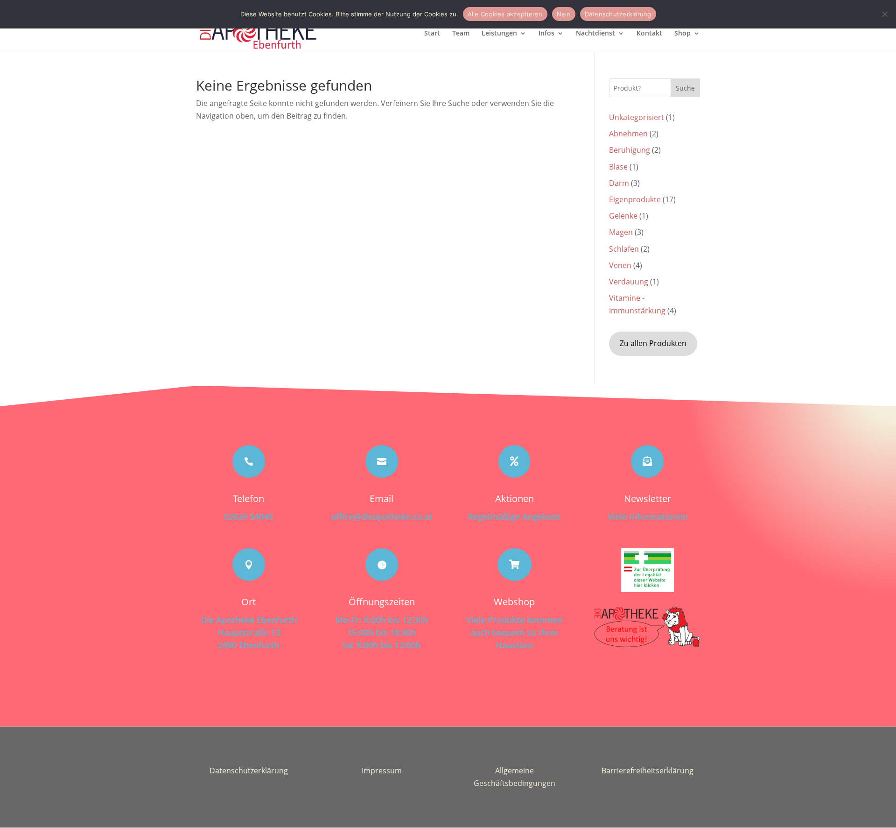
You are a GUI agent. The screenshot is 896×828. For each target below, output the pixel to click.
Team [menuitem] (460, 33)
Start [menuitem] (432, 33)
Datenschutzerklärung (249, 770)
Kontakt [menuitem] (649, 33)
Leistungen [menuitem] (499, 33)
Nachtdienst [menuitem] (595, 33)
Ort (248, 601)
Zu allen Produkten (653, 343)
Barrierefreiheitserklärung (647, 770)
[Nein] (884, 14)
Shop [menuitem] (682, 33)
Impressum (382, 770)
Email (381, 498)
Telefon (248, 498)
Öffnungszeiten (382, 601)
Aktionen (514, 498)
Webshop (514, 601)
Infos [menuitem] (546, 33)
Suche (685, 88)
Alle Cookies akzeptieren (505, 14)
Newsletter (647, 498)
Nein (564, 14)
